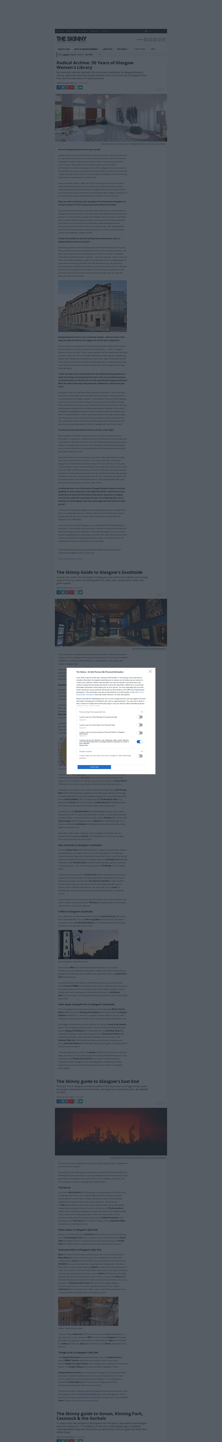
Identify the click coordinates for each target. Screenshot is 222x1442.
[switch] (140, 717)
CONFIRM (94, 767)
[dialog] (111, 721)
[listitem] (111, 712)
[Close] (151, 672)
